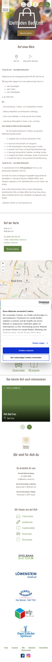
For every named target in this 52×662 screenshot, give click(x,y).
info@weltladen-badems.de (17, 239)
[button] (29, 4)
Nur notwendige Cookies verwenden (26, 358)
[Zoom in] (3, 263)
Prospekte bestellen (28, 528)
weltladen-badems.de (11, 242)
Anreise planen (27, 533)
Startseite (15, 41)
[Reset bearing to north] (3, 270)
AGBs (23, 648)
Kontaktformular (27, 522)
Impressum (15, 648)
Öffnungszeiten (27, 539)
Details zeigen (39, 343)
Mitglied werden (26, 650)
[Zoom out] (3, 266)
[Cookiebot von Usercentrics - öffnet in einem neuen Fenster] (38, 302)
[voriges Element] (22, 427)
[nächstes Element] (29, 427)
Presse (6, 648)
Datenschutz (32, 648)
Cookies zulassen (26, 350)
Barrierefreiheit (43, 648)
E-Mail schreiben (27, 516)
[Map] (26, 284)
